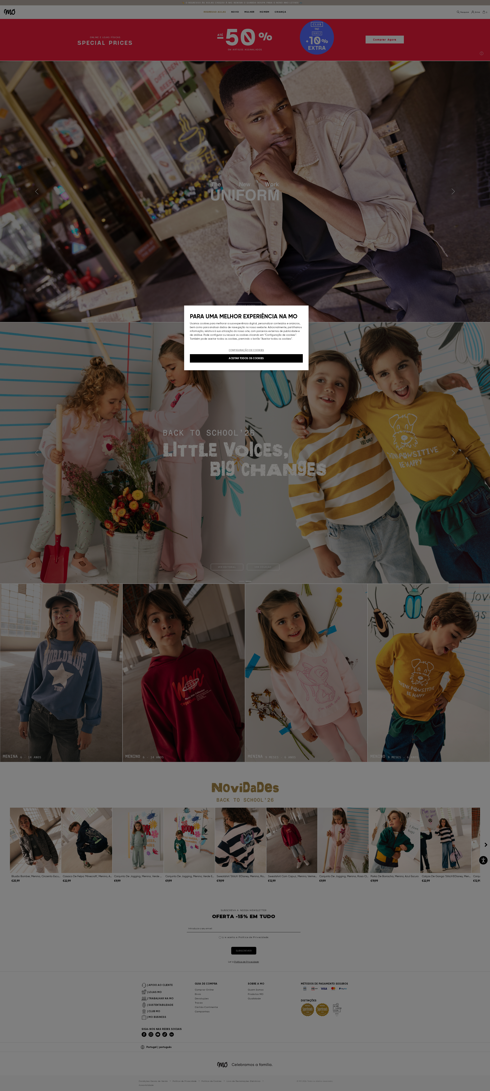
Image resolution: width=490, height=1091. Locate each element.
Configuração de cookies (246, 350)
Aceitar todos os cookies (246, 358)
